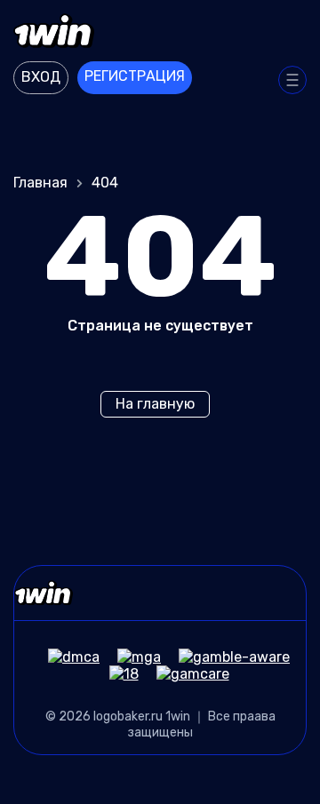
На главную (155, 403)
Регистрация (134, 76)
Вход (40, 76)
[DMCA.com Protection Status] (65, 657)
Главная (40, 182)
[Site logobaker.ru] (160, 32)
